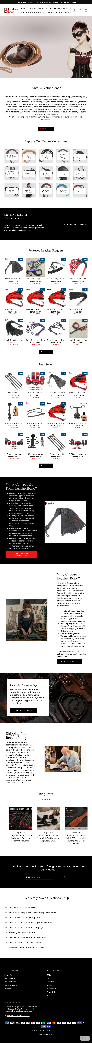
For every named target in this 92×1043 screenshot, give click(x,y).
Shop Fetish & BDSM (58, 8)
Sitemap (7, 989)
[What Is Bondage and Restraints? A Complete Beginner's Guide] (48, 818)
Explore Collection (75, 224)
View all (46, 352)
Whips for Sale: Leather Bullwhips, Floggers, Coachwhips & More (21, 838)
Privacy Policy (9, 978)
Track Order (51, 992)
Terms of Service (10, 985)
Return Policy (9, 975)
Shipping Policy (10, 982)
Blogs (49, 995)
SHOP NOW (46, 129)
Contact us (51, 989)
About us (50, 982)
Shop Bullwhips (36, 8)
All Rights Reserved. (46, 1034)
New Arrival (65, 12)
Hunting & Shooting (31, 12)
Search (50, 978)
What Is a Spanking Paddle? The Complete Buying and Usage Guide (76, 839)
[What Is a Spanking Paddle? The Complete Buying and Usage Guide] (76, 818)
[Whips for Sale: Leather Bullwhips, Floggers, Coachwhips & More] (20, 818)
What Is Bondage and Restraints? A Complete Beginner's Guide (48, 838)
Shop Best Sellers (69, 662)
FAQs (49, 975)
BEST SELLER (51, 12)
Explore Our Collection (21, 555)
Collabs (50, 985)
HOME (24, 8)
